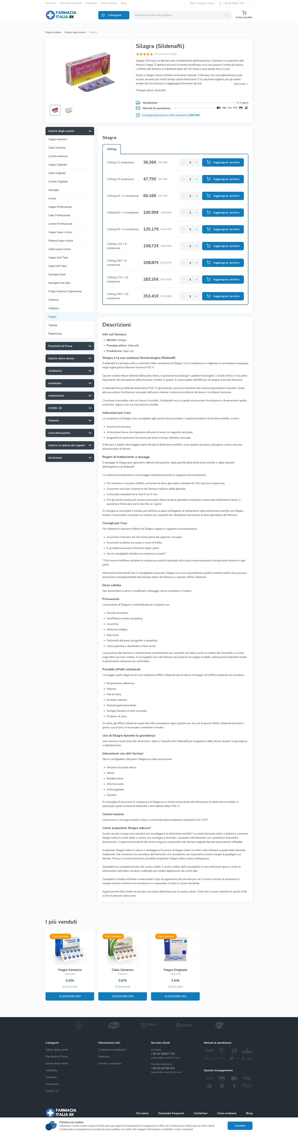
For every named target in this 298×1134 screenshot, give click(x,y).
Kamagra (53, 190)
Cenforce (53, 300)
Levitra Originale (58, 181)
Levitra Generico (58, 156)
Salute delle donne (57, 1063)
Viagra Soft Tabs (58, 257)
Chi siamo (51, 3)
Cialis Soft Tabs (57, 266)
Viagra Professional (60, 207)
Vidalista (53, 308)
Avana (52, 198)
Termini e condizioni (109, 1063)
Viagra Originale (57, 165)
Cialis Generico (57, 148)
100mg (111, 149)
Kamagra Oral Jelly (59, 283)
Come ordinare (109, 3)
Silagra (52, 317)
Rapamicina (55, 334)
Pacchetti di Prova (56, 1056)
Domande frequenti (70, 3)
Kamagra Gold (56, 274)
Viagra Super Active (60, 232)
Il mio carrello (244, 17)
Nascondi (239, 84)
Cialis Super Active (59, 249)
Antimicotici (52, 1084)
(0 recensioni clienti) (166, 54)
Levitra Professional (60, 224)
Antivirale (51, 1077)
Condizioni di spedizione (112, 1050)
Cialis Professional (59, 215)
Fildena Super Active (60, 241)
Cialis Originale (57, 173)
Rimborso (104, 1056)
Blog (123, 3)
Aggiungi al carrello (226, 162)
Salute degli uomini (75, 32)
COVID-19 (52, 1091)
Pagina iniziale (53, 32)
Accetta (240, 1126)
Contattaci (91, 3)
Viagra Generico (57, 139)
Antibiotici (51, 1070)
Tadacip (52, 325)
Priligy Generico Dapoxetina (64, 291)
